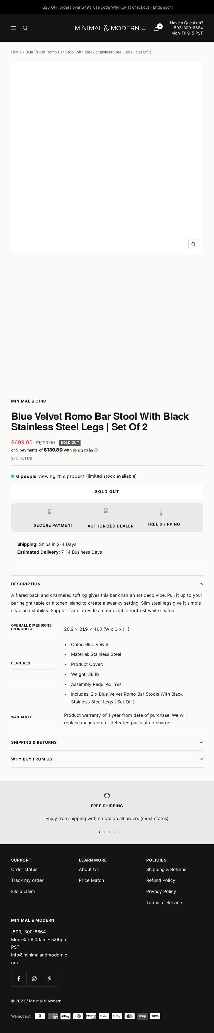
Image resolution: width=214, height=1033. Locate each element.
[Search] (25, 28)
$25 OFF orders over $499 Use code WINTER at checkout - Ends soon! (108, 7)
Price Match (91, 880)
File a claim (23, 891)
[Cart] (156, 28)
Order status (24, 869)
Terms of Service (164, 902)
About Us (89, 869)
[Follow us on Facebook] (18, 978)
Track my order (27, 880)
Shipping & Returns (34, 742)
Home (16, 52)
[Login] (144, 28)
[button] (107, 450)
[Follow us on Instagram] (34, 978)
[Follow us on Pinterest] (49, 978)
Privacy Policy (161, 891)
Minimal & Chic (29, 401)
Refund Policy (160, 880)
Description (26, 583)
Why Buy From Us (31, 759)
